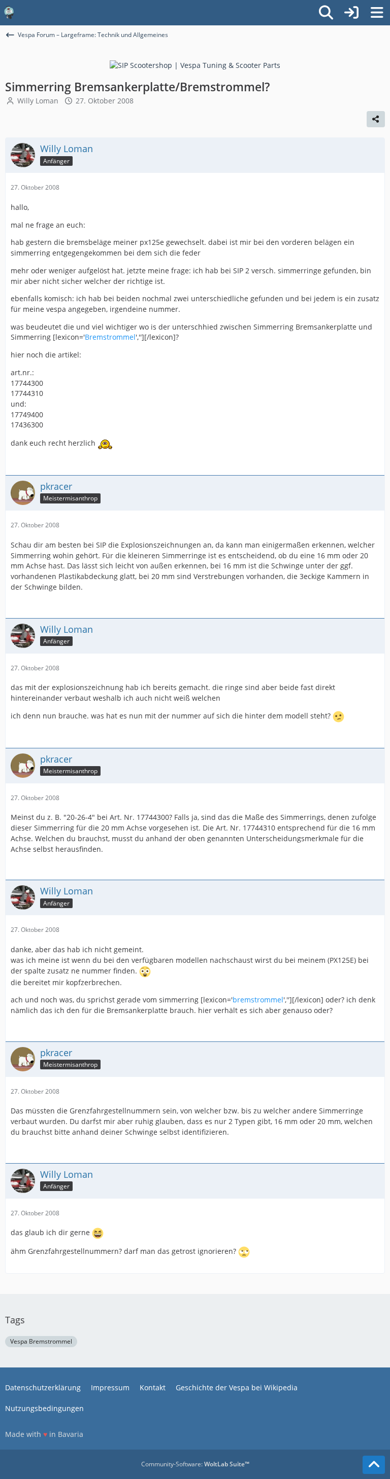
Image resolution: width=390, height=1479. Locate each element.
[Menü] (377, 13)
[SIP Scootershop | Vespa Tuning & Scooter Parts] (195, 64)
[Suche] (326, 13)
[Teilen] (376, 119)
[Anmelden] (351, 12)
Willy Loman (37, 100)
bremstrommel (258, 999)
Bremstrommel (110, 337)
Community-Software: (195, 1464)
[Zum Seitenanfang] (374, 1465)
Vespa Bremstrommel (41, 1341)
